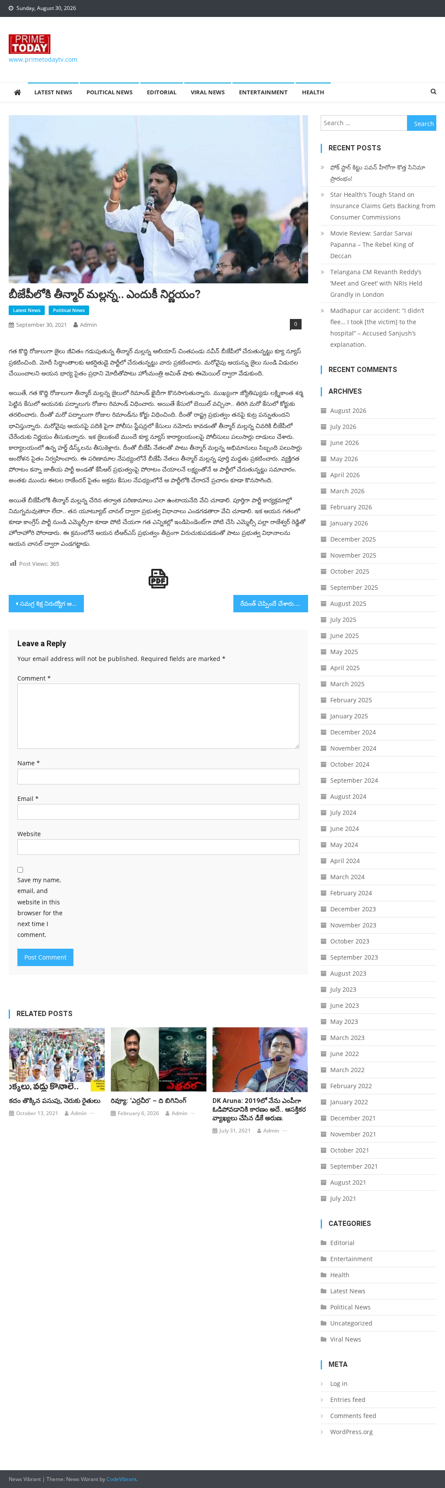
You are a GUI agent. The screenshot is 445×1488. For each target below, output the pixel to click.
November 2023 (353, 925)
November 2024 (353, 748)
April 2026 (345, 475)
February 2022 (351, 1086)
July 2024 (343, 812)
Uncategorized (351, 1323)
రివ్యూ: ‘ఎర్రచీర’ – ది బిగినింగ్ (148, 1101)
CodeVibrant (121, 1479)
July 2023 (343, 989)
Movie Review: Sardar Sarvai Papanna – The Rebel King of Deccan (372, 244)
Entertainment (263, 92)
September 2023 (354, 957)
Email (28, 798)
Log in (339, 1383)
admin (88, 325)
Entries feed (347, 1399)
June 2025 (344, 635)
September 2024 (354, 780)
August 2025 (348, 603)
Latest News (53, 92)
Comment (34, 678)
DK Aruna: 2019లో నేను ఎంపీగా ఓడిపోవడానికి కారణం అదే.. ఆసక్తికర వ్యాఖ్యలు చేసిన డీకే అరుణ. (259, 1109)
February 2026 (351, 507)
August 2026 (348, 410)
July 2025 (343, 619)
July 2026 (343, 426)
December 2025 (353, 539)
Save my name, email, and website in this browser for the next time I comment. (40, 907)
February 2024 (351, 893)
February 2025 (351, 700)
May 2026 (344, 459)
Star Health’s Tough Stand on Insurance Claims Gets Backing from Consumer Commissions (382, 205)
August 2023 (348, 973)
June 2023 (344, 1005)
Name (28, 763)
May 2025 (344, 652)
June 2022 (344, 1054)
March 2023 (347, 1037)
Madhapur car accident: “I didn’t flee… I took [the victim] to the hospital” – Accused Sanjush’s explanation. (377, 327)
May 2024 (344, 844)
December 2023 (353, 909)
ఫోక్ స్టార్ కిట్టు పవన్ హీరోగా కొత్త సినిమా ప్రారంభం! (377, 173)
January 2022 (349, 1102)
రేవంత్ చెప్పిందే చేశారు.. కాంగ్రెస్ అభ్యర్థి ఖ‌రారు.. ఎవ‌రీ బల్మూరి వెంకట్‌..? (274, 603)
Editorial (161, 92)
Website (29, 834)
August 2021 (348, 1182)
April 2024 (345, 861)
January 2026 (349, 523)
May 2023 (344, 1021)
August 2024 (348, 796)
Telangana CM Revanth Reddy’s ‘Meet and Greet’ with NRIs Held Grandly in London (376, 283)
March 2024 (347, 877)
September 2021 (354, 1166)
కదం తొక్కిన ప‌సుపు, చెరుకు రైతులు (54, 1101)
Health (313, 92)
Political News (109, 92)
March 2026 (347, 491)
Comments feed (353, 1416)
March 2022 (347, 1070)
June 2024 (344, 828)
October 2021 (349, 1150)
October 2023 (349, 941)
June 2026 (344, 442)
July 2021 (343, 1198)
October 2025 (349, 571)
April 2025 (345, 668)
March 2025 (347, 684)
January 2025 (349, 716)
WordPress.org (351, 1432)
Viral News (208, 92)
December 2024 (353, 732)
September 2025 (354, 587)
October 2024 (349, 764)
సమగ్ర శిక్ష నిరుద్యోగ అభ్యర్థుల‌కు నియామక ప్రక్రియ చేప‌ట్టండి (51, 603)
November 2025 (353, 555)
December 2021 (353, 1118)
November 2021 (353, 1134)
